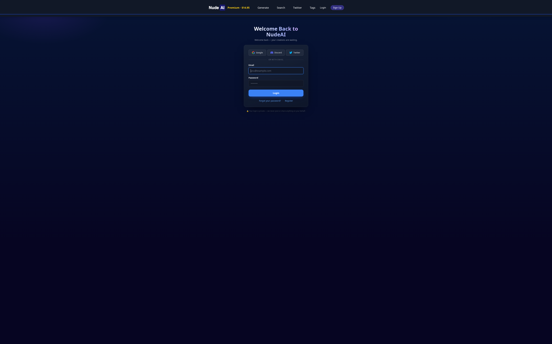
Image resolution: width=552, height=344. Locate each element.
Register (289, 100)
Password (253, 77)
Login (323, 7)
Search (281, 7)
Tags (312, 7)
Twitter (297, 7)
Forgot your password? (270, 100)
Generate (263, 7)
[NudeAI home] (216, 8)
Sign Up (337, 7)
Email (251, 65)
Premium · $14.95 (239, 7)
